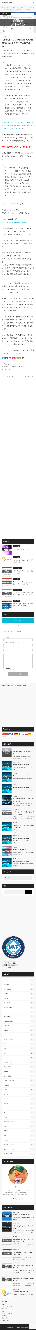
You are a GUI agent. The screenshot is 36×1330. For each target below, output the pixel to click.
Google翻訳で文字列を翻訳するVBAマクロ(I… (23, 1279)
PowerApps (18, 1016)
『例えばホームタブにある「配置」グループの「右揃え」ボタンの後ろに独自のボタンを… (23, 818)
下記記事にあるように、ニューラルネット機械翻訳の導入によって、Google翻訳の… (23, 1284)
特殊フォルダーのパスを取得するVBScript (23, 1227)
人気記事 (18, 1030)
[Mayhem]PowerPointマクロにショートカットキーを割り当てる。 (23, 583)
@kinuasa (18, 1187)
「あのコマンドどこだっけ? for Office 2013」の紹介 (23, 561)
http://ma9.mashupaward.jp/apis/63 (14, 222)
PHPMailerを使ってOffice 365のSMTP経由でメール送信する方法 (23, 605)
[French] (13, 734)
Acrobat (18, 1089)
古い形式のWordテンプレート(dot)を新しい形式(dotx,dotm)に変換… (23, 1258)
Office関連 (15, 366)
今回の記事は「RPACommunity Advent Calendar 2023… (23, 864)
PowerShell (18, 1003)
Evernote (18, 1103)
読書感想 (18, 1131)
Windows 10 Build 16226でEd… (22, 1214)
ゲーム (18, 1035)
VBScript (18, 998)
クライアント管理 (18, 1039)
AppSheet (18, 1025)
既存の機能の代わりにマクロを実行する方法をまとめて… (23, 1240)
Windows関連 (18, 989)
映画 (18, 1135)
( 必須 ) (6, 637)
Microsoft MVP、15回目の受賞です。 (22, 752)
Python (18, 1117)
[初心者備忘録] (15, 3)
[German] (16, 734)
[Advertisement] (18, 457)
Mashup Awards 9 (14, 53)
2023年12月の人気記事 (19, 849)
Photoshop (18, 1099)
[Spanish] (29, 734)
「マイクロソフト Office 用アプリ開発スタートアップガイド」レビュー (23, 594)
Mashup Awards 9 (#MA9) (10, 204)
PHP (18, 1112)
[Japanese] (20, 734)
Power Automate (18, 1012)
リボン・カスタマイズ (7, 1306)
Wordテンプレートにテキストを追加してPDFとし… (23, 826)
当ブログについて (6, 1318)
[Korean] (23, 734)
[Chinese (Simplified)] (3, 734)
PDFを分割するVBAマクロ (20, 549)
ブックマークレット (18, 1080)
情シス (18, 1044)
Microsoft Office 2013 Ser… (21, 1291)
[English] (10, 734)
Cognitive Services (18, 1121)
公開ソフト (18, 1053)
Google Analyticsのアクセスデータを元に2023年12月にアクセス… (23, 853)
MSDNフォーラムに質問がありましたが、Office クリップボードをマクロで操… (23, 1271)
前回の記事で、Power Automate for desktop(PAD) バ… (23, 831)
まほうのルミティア (18, 1144)
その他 (18, 1126)
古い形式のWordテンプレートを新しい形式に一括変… (23, 1253)
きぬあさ (10, 364)
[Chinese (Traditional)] (6, 734)
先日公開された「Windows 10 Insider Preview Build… (23, 1218)
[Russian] (26, 734)
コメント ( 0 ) (18, 620)
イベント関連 (18, 1076)
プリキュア (18, 1140)
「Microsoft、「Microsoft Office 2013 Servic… (23, 1295)
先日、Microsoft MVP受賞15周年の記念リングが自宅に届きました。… (23, 757)
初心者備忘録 (16, 1327)
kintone (18, 1071)
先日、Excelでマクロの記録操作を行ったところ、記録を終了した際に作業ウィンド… (23, 804)
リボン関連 (18, 993)
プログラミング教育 (18, 1149)
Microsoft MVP (18, 1085)
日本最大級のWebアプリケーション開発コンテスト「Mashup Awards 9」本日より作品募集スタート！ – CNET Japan (18, 125)
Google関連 (18, 1067)
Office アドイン (5, 13)
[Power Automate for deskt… (21, 764)
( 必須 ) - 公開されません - (11, 642)
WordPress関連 (18, 1153)
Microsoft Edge (18, 1062)
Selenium (18, 1108)
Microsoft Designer (18, 1021)
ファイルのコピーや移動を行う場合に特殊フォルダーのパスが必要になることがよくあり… (23, 1232)
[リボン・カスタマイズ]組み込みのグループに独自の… (23, 813)
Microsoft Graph (18, 1007)
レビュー (18, 1057)
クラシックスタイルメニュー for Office (9, 1314)
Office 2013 (21, 366)
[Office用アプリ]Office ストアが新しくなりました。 (23, 572)
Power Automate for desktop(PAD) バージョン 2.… (23, 768)
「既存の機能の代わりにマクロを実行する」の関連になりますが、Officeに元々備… (23, 1245)
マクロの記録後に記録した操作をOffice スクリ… (23, 800)
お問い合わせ (5, 1320)
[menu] (33, 2)
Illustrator (18, 1094)
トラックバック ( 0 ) (18, 625)
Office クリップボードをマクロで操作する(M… (23, 1266)
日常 (18, 1048)
